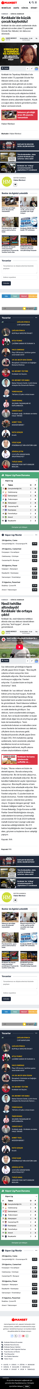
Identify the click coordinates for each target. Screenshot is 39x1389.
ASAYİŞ (16, 8)
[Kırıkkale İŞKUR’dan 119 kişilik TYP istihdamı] (28, 222)
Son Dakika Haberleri (11, 1356)
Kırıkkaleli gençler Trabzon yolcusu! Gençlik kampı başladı (28, 248)
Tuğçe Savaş (17, 462)
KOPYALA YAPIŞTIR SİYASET (22, 333)
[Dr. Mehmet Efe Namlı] (6, 383)
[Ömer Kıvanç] (6, 403)
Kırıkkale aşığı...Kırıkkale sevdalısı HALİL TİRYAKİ (24, 415)
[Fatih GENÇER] (6, 434)
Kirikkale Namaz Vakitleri (12, 1347)
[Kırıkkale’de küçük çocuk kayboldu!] (19, 54)
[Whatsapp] (27, 1336)
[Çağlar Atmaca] (8, 322)
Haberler (4, 14)
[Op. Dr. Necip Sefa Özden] (6, 362)
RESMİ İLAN (6, 8)
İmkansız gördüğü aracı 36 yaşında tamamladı (8, 209)
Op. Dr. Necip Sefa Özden (22, 360)
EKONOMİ (31, 1364)
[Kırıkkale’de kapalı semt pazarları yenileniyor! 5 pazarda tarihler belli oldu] (10, 240)
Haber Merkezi (19, 180)
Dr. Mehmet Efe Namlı (21, 380)
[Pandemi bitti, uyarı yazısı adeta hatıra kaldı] (10, 222)
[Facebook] (12, 1336)
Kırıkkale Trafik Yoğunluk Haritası (15, 1349)
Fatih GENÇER (17, 432)
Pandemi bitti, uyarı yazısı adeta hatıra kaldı (9, 230)
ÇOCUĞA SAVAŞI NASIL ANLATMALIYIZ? (21, 456)
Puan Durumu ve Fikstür (12, 1352)
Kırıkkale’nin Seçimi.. (19, 374)
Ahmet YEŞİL (17, 422)
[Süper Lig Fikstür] (36, 535)
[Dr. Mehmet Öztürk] (6, 373)
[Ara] (33, 3)
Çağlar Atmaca (23, 322)
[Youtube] (23, 1336)
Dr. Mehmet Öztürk (20, 371)
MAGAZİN (15, 1367)
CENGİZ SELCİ (17, 411)
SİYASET (34, 8)
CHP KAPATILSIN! (23, 325)
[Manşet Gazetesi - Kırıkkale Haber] (9, 2)
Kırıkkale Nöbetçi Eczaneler (13, 1342)
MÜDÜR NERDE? (18, 425)
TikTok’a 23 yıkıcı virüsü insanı (23, 394)
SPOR (22, 1369)
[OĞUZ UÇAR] (6, 444)
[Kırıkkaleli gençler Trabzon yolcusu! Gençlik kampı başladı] (28, 240)
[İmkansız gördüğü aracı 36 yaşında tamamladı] (10, 201)
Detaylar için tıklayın (19, 527)
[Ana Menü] (36, 3)
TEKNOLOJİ (31, 1369)
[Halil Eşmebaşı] (6, 352)
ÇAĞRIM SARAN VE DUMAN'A (23, 343)
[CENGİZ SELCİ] (6, 413)
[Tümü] (36, 318)
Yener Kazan (17, 391)
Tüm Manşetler (9, 1354)
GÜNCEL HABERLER (17, 14)
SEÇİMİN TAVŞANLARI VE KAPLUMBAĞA (21, 405)
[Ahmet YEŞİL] (6, 423)
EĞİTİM (22, 1364)
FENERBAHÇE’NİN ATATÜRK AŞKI (24, 445)
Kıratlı (14, 435)
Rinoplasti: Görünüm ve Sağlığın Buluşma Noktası (24, 364)
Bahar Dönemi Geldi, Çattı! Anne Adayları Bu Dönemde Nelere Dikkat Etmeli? (24, 384)
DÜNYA (14, 1364)
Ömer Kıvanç (17, 400)
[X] (15, 1336)
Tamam (27, 1386)
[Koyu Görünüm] (30, 3)
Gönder (6, 283)
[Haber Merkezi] (7, 181)
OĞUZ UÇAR (16, 442)
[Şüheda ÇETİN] (6, 454)
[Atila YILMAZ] (6, 342)
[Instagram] (19, 1336)
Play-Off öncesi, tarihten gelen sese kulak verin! (24, 354)
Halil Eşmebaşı (18, 350)
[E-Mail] (15, 184)
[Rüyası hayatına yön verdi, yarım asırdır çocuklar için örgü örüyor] (28, 201)
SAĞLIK (5, 1369)
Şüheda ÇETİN (17, 451)
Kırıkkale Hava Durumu (11, 1345)
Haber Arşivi (8, 1359)
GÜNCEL (24, 8)
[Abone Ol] (36, 68)
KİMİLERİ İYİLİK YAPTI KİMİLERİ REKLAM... (23, 466)
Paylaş (6, 68)
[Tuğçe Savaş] (6, 464)
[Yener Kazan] (6, 393)
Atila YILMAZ (17, 341)
